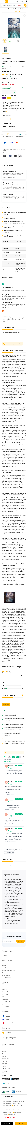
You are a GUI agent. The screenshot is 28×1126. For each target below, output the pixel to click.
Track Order (5, 968)
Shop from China (17, 1103)
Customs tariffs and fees (8, 970)
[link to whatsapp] (10, 41)
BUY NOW (21, 1123)
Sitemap (4, 965)
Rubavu (4, 1056)
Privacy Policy (17, 1112)
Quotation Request (7, 960)
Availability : (5, 77)
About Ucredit (5, 999)
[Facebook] (3, 1118)
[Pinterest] (14, 1118)
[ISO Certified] (16, 1092)
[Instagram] (5, 1118)
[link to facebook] (14, 41)
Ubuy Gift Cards (6, 1001)
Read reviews (7, 761)
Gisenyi (4, 1051)
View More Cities (6, 1068)
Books (9, 8)
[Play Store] (15, 1079)
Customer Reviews (6, 992)
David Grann (6, 865)
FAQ (3, 996)
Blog (3, 1004)
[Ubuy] (6, 1)
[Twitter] (11, 1118)
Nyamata (4, 1061)
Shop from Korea (7, 1103)
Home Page (4, 8)
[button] (16, 2)
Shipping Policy (6, 973)
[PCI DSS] (5, 1092)
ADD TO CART (7, 1123)
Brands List (4, 989)
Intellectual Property (7, 963)
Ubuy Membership (6, 977)
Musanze (4, 1054)
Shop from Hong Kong (18, 1101)
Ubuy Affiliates (5, 1006)
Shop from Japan (7, 1101)
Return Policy (5, 994)
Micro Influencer (6, 975)
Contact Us (5, 958)
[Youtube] (8, 1118)
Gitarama (4, 1063)
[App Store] (6, 1079)
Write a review (6, 704)
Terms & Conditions (7, 1112)
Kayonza (4, 1066)
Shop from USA (6, 1099)
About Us (4, 955)
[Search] (25, 5)
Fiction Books (15, 8)
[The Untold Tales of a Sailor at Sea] (14, 28)
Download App (6, 987)
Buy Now (5, 152)
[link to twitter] (18, 41)
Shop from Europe (17, 1105)
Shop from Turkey (7, 1105)
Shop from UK (15, 1099)
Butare (3, 1049)
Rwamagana (5, 1058)
